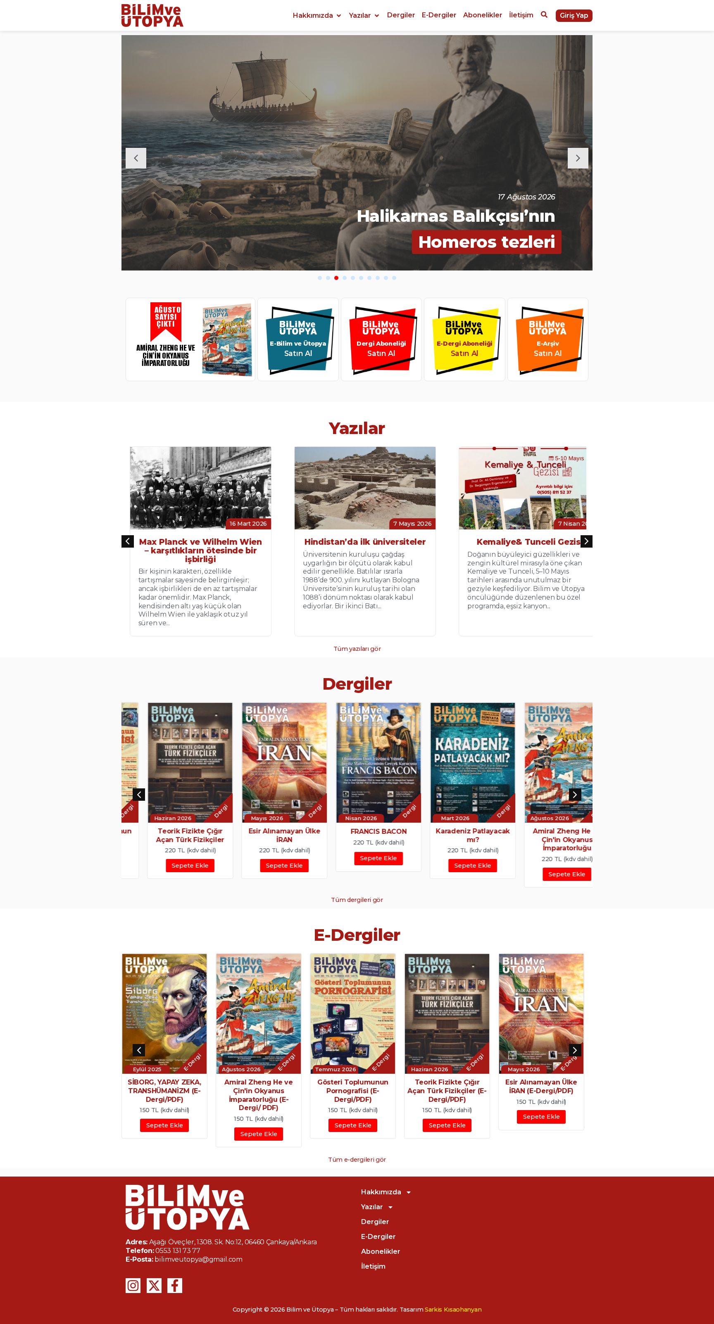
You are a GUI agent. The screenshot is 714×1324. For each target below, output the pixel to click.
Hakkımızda (381, 1192)
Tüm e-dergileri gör (357, 1159)
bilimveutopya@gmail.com (199, 1259)
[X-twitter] (154, 1285)
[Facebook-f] (174, 1285)
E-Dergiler (378, 1237)
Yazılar (372, 1207)
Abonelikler (380, 1251)
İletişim (373, 1266)
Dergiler (375, 1222)
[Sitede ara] (544, 16)
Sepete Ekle (164, 865)
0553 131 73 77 (177, 1251)
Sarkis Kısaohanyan (453, 1309)
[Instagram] (133, 1285)
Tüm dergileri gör (357, 900)
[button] (318, 15)
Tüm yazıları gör (357, 649)
